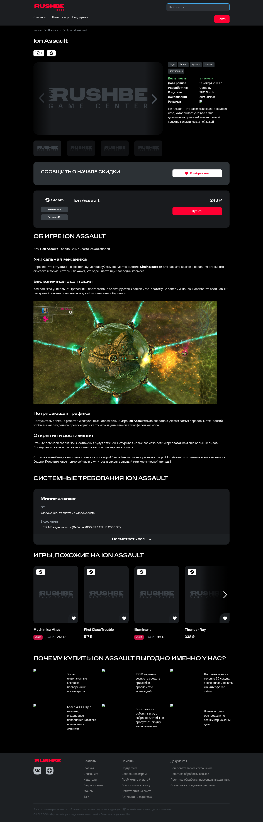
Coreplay (205, 88)
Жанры (88, 791)
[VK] (37, 771)
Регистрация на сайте (136, 791)
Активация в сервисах (137, 797)
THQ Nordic (207, 92)
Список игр (54, 30)
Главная (37, 30)
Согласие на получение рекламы (193, 785)
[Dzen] (49, 771)
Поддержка (129, 768)
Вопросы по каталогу (136, 785)
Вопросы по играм (134, 774)
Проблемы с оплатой (136, 780)
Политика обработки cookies (190, 774)
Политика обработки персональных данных (200, 780)
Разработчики (93, 785)
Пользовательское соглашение (192, 768)
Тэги (86, 797)
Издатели (90, 780)
